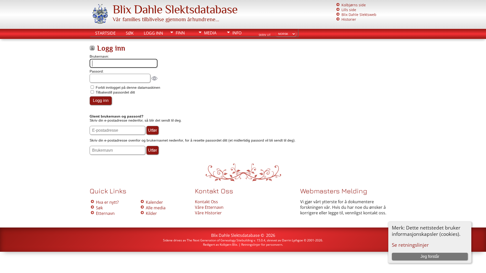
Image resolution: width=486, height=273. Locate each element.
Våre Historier (208, 213)
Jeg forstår (429, 256)
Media (210, 33)
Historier (348, 19)
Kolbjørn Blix (228, 244)
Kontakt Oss (206, 201)
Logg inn (153, 33)
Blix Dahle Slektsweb (358, 14)
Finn (180, 33)
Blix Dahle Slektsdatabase (175, 9)
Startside (105, 33)
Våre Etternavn (209, 207)
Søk (130, 33)
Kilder (151, 213)
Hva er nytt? (107, 202)
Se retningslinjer (410, 245)
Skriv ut (265, 35)
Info (236, 33)
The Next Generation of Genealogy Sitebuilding (220, 240)
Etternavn (105, 213)
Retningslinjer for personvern (261, 244)
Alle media (156, 208)
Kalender (154, 202)
